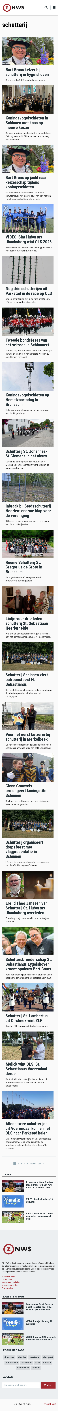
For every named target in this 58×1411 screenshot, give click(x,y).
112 (38, 1362)
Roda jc (48, 1362)
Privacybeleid (7, 1288)
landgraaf (48, 1357)
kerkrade (35, 1357)
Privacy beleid (49, 1404)
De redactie (7, 1279)
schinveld (27, 1362)
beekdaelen (12, 1362)
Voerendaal (23, 1367)
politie (37, 1367)
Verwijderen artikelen (11, 1282)
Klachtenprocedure (10, 1285)
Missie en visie (8, 1276)
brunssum (9, 1357)
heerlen (22, 1357)
